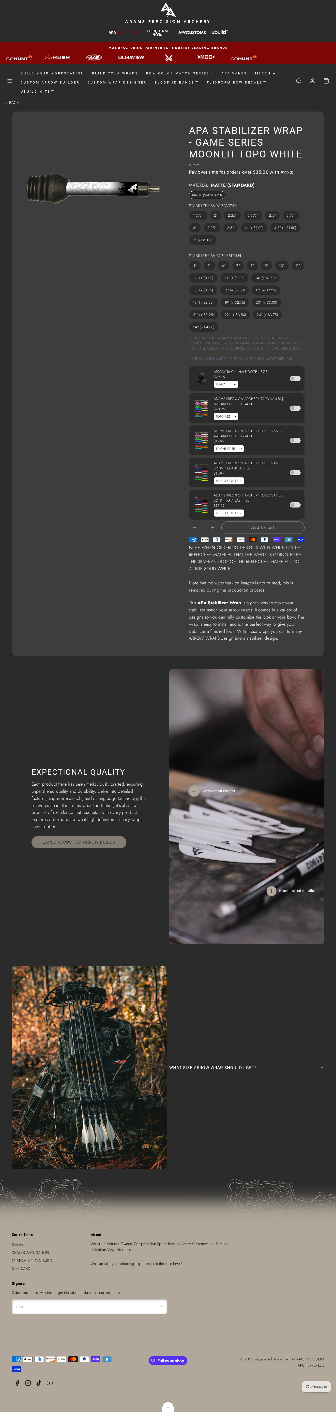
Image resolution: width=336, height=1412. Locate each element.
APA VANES (234, 73)
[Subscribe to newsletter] (161, 1306)
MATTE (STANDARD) (207, 195)
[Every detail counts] (194, 791)
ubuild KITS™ (38, 91)
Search (17, 1244)
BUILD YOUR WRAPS (115, 73)
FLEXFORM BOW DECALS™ (237, 82)
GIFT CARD (21, 1268)
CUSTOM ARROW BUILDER (50, 82)
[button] (10, 81)
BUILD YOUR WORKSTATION (52, 73)
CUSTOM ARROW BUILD (32, 1260)
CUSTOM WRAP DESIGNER (117, 82)
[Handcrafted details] (271, 891)
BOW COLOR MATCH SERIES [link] (178, 73)
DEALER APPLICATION (30, 1252)
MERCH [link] (263, 73)
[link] (312, 81)
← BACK (11, 102)
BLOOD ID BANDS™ (177, 82)
